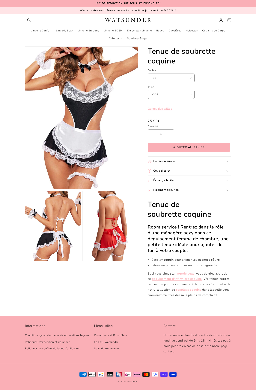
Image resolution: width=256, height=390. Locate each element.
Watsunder (132, 381)
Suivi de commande (106, 348)
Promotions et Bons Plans (110, 335)
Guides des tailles (160, 109)
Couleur (152, 70)
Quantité (153, 126)
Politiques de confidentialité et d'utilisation (52, 348)
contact (168, 351)
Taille (151, 87)
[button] (29, 20)
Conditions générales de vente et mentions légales (57, 335)
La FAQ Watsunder (106, 342)
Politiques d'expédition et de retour (47, 342)
